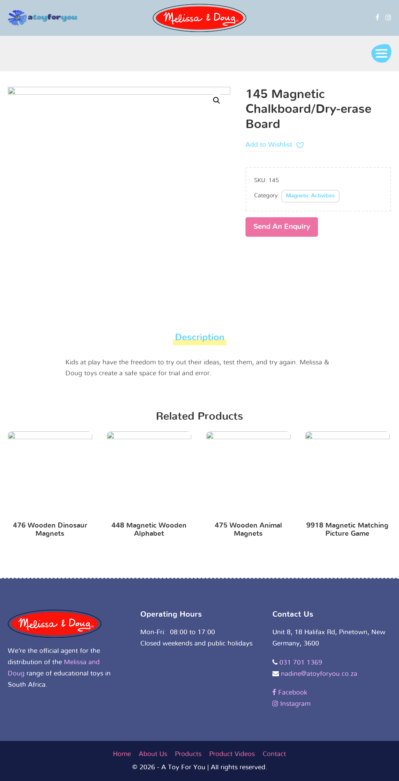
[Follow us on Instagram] (388, 17)
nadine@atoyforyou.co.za (319, 673)
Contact (274, 754)
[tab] (199, 339)
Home (122, 754)
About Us (153, 754)
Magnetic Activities (310, 196)
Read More (50, 475)
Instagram (294, 703)
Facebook (291, 692)
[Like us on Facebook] (378, 17)
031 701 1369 (300, 662)
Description (199, 337)
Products (188, 754)
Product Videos (232, 754)
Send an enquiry (281, 226)
